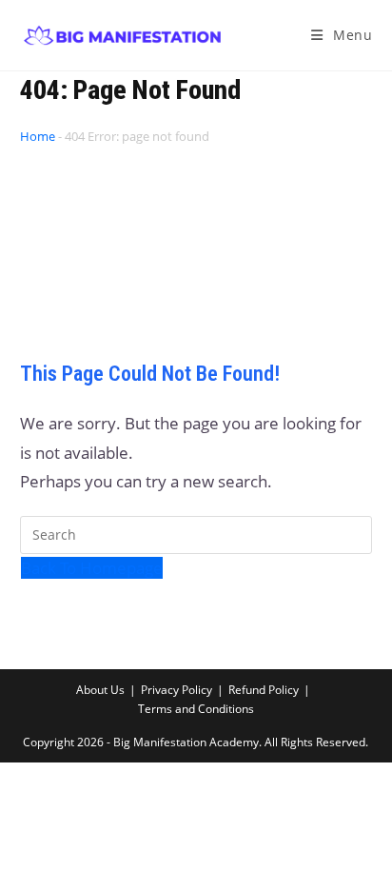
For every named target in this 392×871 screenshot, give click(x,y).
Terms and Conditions (196, 709)
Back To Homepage (92, 568)
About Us (100, 690)
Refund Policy (263, 690)
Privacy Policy (176, 690)
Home (37, 136)
